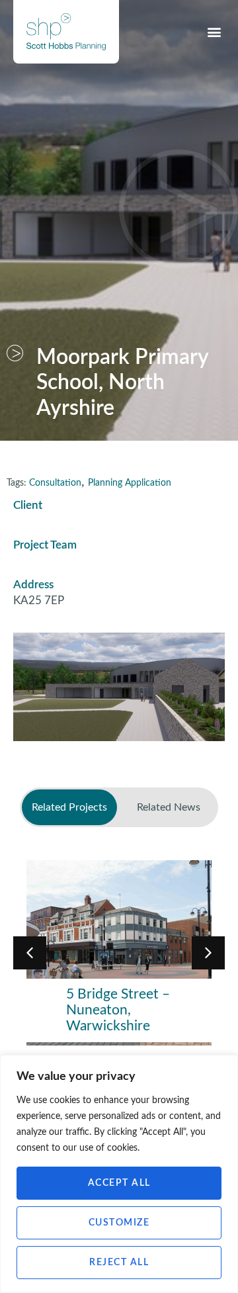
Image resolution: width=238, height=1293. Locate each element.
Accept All (119, 1183)
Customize (119, 1222)
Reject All (119, 1262)
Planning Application (129, 483)
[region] (119, 1174)
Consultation (55, 483)
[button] (214, 31)
